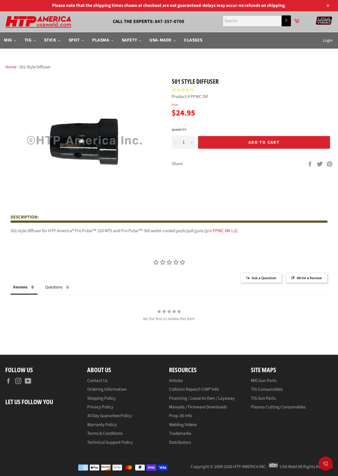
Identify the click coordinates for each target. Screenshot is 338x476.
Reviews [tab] (20, 287)
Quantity (179, 130)
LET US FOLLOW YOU (29, 401)
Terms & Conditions (105, 433)
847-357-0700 (169, 21)
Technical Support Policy (110, 442)
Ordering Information (106, 389)
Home (10, 67)
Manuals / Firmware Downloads (198, 407)
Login (328, 40)
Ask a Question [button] (264, 278)
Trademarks (180, 433)
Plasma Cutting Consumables (278, 407)
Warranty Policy (102, 425)
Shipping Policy (101, 398)
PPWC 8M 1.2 (224, 231)
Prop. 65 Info (180, 416)
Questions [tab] (54, 287)
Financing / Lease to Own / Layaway (202, 398)
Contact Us (97, 380)
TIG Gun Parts (263, 398)
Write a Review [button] (309, 278)
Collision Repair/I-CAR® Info (194, 389)
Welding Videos (183, 425)
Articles (176, 380)
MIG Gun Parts (263, 380)
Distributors (180, 442)
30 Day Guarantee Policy (109, 416)
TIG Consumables (267, 389)
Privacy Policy (100, 407)
